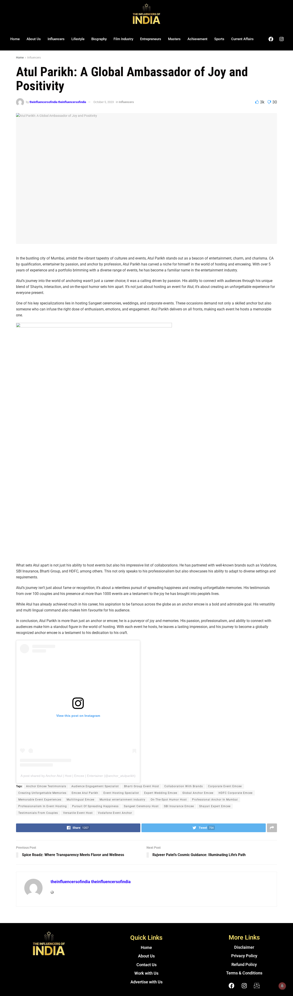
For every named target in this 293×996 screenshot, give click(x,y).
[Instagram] (281, 39)
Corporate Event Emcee (225, 786)
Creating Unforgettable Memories (42, 793)
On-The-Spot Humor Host (169, 799)
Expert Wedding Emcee (160, 793)
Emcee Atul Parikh (85, 793)
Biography (99, 39)
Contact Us (146, 965)
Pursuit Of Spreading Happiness (95, 806)
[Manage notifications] (282, 986)
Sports (219, 39)
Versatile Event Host (78, 813)
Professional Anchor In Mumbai (215, 799)
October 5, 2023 (103, 102)
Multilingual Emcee (80, 799)
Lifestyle (77, 39)
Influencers (56, 39)
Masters (174, 39)
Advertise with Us (146, 982)
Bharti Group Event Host (141, 786)
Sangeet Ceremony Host (141, 806)
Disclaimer (244, 947)
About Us (34, 39)
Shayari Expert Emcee (215, 806)
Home (15, 39)
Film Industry (123, 39)
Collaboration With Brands (183, 786)
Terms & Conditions (244, 973)
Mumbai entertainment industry (122, 799)
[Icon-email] (257, 985)
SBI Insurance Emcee (179, 806)
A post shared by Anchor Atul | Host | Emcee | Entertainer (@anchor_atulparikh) (78, 776)
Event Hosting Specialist (121, 793)
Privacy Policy (244, 956)
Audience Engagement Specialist (95, 786)
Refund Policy (244, 964)
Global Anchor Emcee (197, 793)
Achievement (197, 39)
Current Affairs (242, 39)
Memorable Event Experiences (39, 799)
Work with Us (146, 973)
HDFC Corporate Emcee (235, 793)
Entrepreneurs (150, 39)
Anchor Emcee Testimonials (46, 786)
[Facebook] (271, 39)
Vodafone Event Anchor (115, 813)
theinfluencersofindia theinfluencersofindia (58, 102)
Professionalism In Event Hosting (42, 806)
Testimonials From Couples (38, 813)
